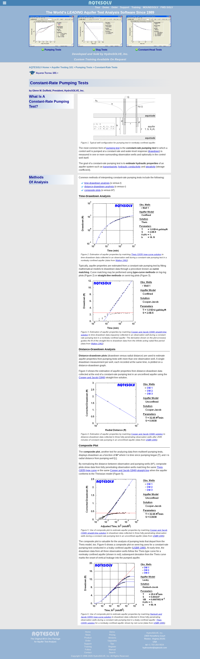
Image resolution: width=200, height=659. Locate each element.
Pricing (112, 635)
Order (114, 7)
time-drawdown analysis (97, 183)
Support (124, 7)
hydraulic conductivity (129, 166)
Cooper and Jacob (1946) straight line (129, 470)
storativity (150, 166)
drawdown (153, 151)
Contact (88, 652)
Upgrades (112, 640)
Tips (112, 643)
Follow (88, 649)
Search (112, 652)
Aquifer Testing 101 (62, 67)
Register (112, 646)
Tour (97, 7)
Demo (105, 7)
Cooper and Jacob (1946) (92, 377)
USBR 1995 (151, 440)
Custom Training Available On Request (100, 59)
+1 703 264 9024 (156, 645)
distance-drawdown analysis (99, 186)
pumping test (112, 148)
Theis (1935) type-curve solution (146, 254)
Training (136, 7)
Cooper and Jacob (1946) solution (147, 434)
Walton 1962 (121, 260)
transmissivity (110, 166)
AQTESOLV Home (39, 67)
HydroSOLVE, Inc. (154, 633)
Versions (112, 638)
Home (88, 632)
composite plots (92, 190)
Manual (112, 649)
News (87, 635)
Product (88, 638)
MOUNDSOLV (150, 7)
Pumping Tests (84, 67)
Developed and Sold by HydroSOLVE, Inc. (100, 53)
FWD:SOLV (166, 7)
